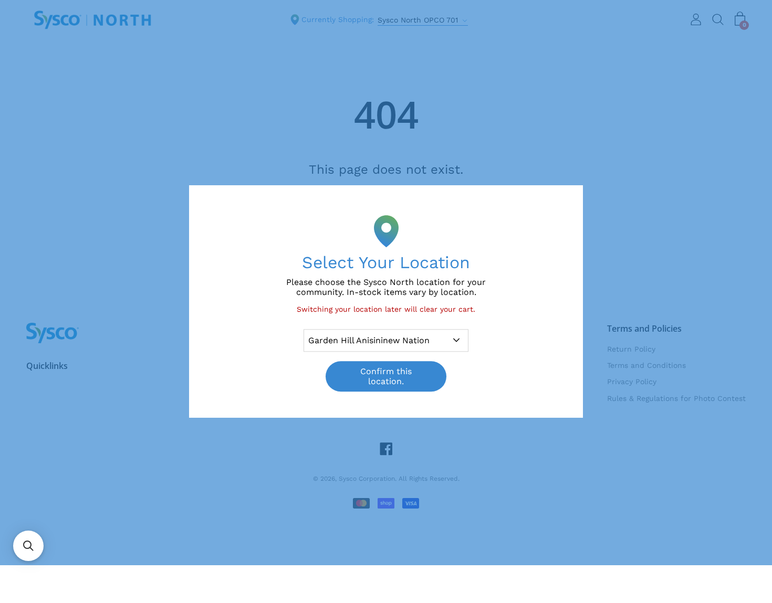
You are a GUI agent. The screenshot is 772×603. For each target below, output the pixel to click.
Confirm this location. (386, 376)
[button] (28, 546)
